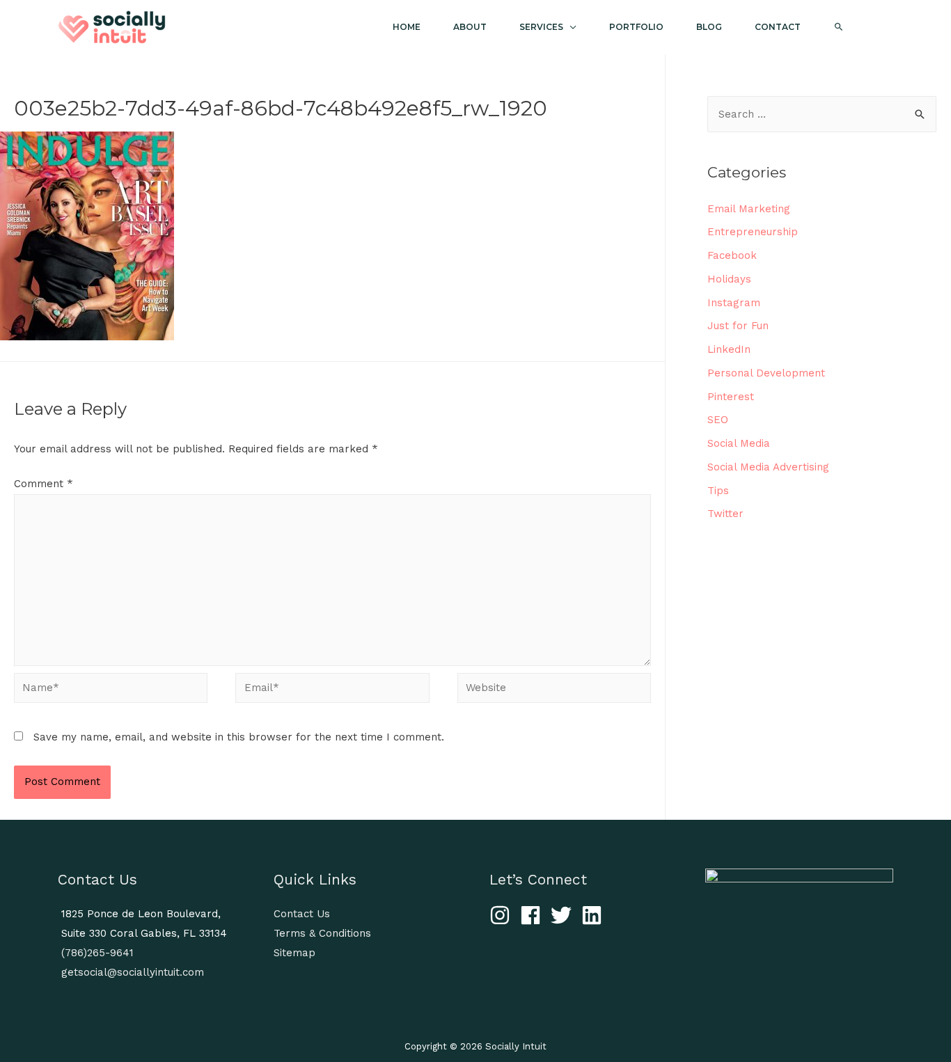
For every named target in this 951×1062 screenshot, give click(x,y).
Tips (718, 490)
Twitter (725, 513)
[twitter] (564, 915)
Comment (43, 483)
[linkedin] (594, 915)
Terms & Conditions (322, 933)
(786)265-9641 (97, 952)
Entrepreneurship (752, 231)
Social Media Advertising (768, 467)
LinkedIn (728, 349)
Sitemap (294, 952)
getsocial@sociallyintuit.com (132, 972)
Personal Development (766, 373)
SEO (717, 419)
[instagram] (503, 915)
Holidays (729, 279)
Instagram (733, 302)
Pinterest (730, 396)
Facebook (732, 255)
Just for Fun (738, 325)
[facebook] (533, 915)
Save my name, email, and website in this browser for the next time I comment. (238, 737)
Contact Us (302, 914)
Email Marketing (748, 209)
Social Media (738, 443)
